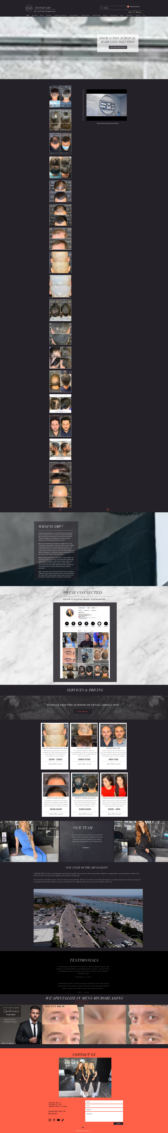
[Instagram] (50, 1120)
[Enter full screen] (124, 118)
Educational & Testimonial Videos (108, 123)
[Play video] (88, 918)
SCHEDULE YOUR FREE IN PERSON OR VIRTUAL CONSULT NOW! (83, 705)
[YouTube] (58, 1120)
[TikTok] (62, 1120)
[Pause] (89, 118)
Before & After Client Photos (60, 123)
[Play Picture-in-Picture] (121, 118)
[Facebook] (54, 1120)
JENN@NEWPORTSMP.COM (56, 1111)
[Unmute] (92, 118)
